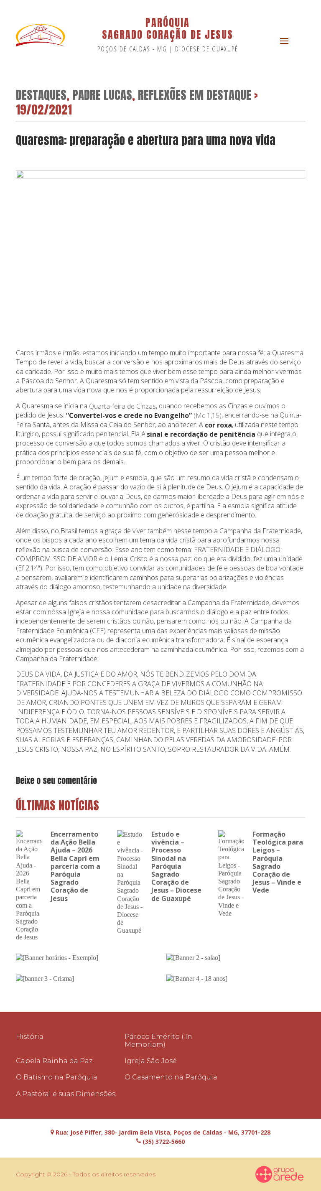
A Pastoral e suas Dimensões (65, 1094)
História (29, 1037)
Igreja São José (151, 1061)
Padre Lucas (102, 95)
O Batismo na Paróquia (56, 1077)
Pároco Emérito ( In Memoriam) (158, 1040)
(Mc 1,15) (208, 415)
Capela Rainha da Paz (54, 1061)
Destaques (41, 95)
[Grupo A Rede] (279, 1174)
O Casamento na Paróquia (171, 1077)
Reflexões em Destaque (194, 95)
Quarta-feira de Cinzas (122, 406)
